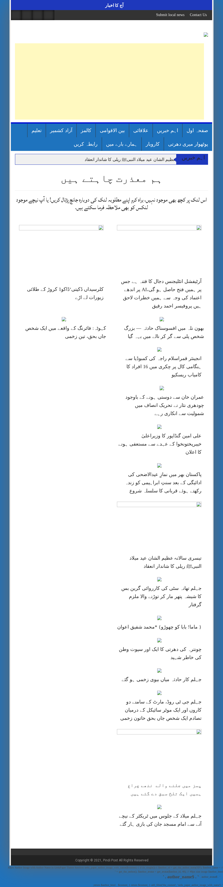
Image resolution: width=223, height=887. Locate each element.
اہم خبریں (167, 130)
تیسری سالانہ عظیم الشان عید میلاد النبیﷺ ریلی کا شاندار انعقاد (143, 159)
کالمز (86, 130)
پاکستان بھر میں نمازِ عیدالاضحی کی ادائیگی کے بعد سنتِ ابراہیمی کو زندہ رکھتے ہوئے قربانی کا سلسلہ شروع (163, 482)
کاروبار (153, 144)
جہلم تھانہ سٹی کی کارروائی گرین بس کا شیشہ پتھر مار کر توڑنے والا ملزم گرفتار (161, 596)
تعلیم (37, 130)
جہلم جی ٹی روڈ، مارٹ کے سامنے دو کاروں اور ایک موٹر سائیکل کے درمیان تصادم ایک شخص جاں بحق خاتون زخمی (161, 710)
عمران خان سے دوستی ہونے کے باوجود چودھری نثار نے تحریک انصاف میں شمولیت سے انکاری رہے (164, 405)
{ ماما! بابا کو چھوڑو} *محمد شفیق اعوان (159, 627)
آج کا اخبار (113, 5)
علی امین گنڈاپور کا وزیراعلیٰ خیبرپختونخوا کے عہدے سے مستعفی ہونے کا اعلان (160, 444)
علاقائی (140, 130)
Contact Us (198, 15)
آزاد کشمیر (61, 130)
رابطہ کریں (86, 144)
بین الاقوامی (112, 130)
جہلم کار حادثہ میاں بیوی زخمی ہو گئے (162, 679)
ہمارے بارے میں (121, 144)
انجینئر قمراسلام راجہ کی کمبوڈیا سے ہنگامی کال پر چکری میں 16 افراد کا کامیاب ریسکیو (163, 366)
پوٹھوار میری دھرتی (188, 144)
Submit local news (170, 15)
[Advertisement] (109, 81)
